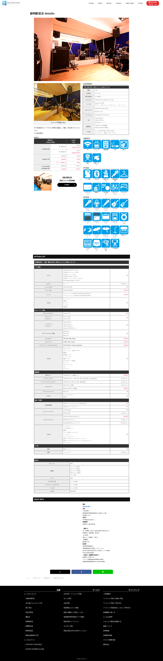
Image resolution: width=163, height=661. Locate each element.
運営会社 (106, 644)
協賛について (107, 626)
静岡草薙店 (28, 631)
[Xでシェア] (60, 572)
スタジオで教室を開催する (112, 621)
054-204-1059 (86, 506)
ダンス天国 (67, 598)
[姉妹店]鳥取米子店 (31, 635)
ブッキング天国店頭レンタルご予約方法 (116, 608)
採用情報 (106, 631)
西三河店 (28, 608)
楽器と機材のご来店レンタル (73, 612)
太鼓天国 (67, 603)
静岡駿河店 (28, 626)
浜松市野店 (28, 612)
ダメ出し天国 (68, 626)
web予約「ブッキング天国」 (73, 594)
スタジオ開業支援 (109, 640)
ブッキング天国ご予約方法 (112, 603)
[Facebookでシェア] (82, 572)
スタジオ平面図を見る (58, 122)
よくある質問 (107, 617)
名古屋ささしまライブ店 (33, 603)
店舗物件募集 (107, 635)
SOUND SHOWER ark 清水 (34, 649)
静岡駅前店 (28, 621)
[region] (57, 102)
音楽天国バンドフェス (71, 621)
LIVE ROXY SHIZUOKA (33, 644)
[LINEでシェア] (103, 572)
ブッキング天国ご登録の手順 (113, 598)
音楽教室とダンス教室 (71, 608)
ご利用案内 (107, 594)
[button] (35, 85)
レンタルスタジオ (30, 594)
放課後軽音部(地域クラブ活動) (74, 617)
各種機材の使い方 (109, 612)
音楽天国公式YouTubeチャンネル (75, 631)
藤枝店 (27, 617)
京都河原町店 (29, 598)
